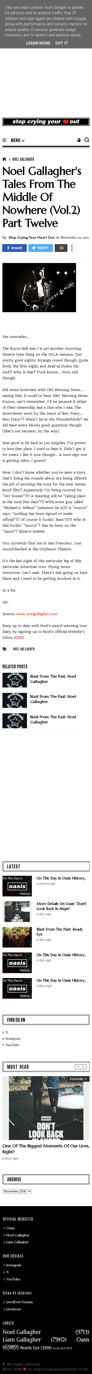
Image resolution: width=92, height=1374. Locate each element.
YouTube (12, 1045)
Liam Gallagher (17, 1242)
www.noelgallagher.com (37, 614)
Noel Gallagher (23, 159)
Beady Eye (29, 1347)
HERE (18, 638)
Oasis (10, 1228)
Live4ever (13, 1309)
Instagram (13, 1038)
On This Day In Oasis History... (61, 878)
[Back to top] (80, 1362)
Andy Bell (59, 1348)
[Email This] (61, 248)
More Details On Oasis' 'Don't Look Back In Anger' (61, 906)
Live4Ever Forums (19, 1302)
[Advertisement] (46, 64)
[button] (18, 140)
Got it (61, 43)
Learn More (38, 43)
